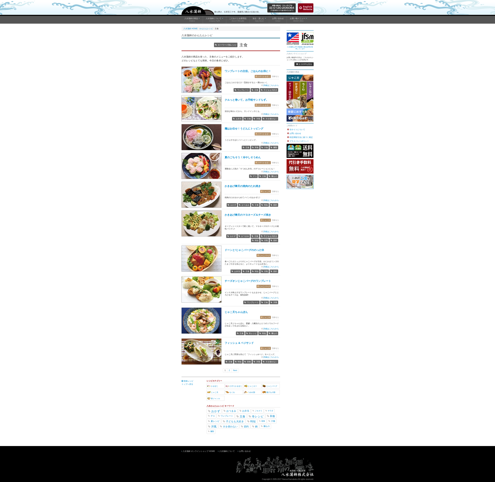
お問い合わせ (295, 133)
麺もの (274, 176)
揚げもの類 (270, 392)
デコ (255, 176)
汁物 (266, 147)
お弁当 (239, 119)
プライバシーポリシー (299, 141)
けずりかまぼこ (263, 76)
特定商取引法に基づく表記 (301, 137)
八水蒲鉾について (227, 451)
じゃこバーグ (264, 255)
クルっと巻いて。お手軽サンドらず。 (247, 99)
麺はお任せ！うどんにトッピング (244, 128)
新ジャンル (215, 398)
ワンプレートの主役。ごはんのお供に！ (248, 71)
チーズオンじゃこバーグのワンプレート (248, 280)
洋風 (258, 119)
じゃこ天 (266, 191)
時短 (266, 205)
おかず (233, 205)
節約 (275, 205)
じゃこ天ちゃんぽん (236, 312)
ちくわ (232, 392)
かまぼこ (214, 386)
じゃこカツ (252, 386)
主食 (256, 90)
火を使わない (271, 119)
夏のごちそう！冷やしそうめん (243, 157)
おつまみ (245, 205)
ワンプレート (243, 90)
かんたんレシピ (206, 28)
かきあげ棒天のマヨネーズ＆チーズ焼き (248, 214)
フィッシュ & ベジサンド (239, 342)
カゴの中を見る (305, 64)
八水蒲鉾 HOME (190, 28)
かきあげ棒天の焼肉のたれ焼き (243, 186)
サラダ (270, 411)
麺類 (275, 147)
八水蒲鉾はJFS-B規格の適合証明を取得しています (300, 48)
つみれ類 (251, 392)
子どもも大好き (270, 90)
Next (235, 370)
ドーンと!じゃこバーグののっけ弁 (244, 250)
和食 (257, 147)
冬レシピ (253, 333)
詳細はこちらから (271, 85)
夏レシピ (215, 421)
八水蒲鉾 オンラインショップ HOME (199, 451)
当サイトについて (297, 129)
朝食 (249, 362)
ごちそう (258, 411)
